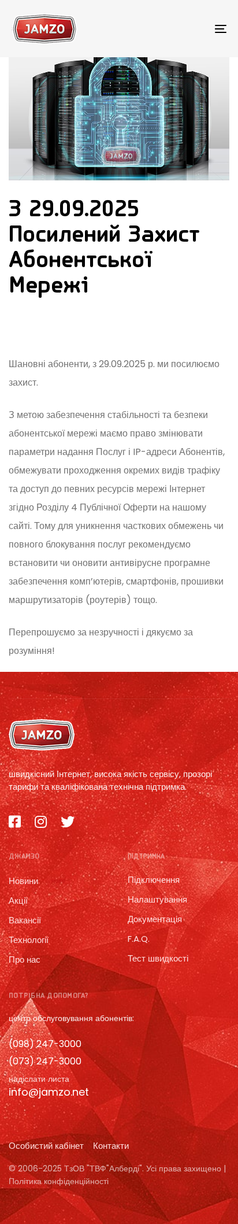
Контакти (111, 1146)
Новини (37, 881)
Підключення (154, 880)
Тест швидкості (158, 958)
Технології (29, 940)
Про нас (24, 959)
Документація (155, 919)
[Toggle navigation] (190, 28)
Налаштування (157, 899)
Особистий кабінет (46, 1146)
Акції (18, 900)
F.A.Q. (139, 939)
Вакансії (25, 920)
